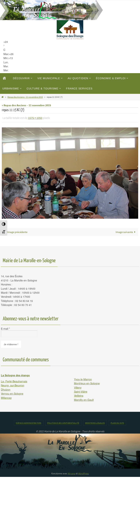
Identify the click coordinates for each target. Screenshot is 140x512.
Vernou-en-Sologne (12, 392)
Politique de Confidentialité (63, 422)
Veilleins (78, 394)
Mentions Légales (95, 422)
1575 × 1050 (35, 117)
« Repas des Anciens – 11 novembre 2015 (26, 105)
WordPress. (83, 472)
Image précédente (17, 231)
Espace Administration (28, 422)
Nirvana (71, 472)
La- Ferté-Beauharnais (14, 380)
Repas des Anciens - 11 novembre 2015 (25, 97)
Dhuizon (5, 388)
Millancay (6, 396)
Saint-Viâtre (80, 390)
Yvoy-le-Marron (83, 378)
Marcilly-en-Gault (84, 398)
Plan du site (117, 422)
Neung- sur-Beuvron (12, 384)
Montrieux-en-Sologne (87, 382)
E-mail (5, 327)
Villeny (77, 386)
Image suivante (124, 231)
